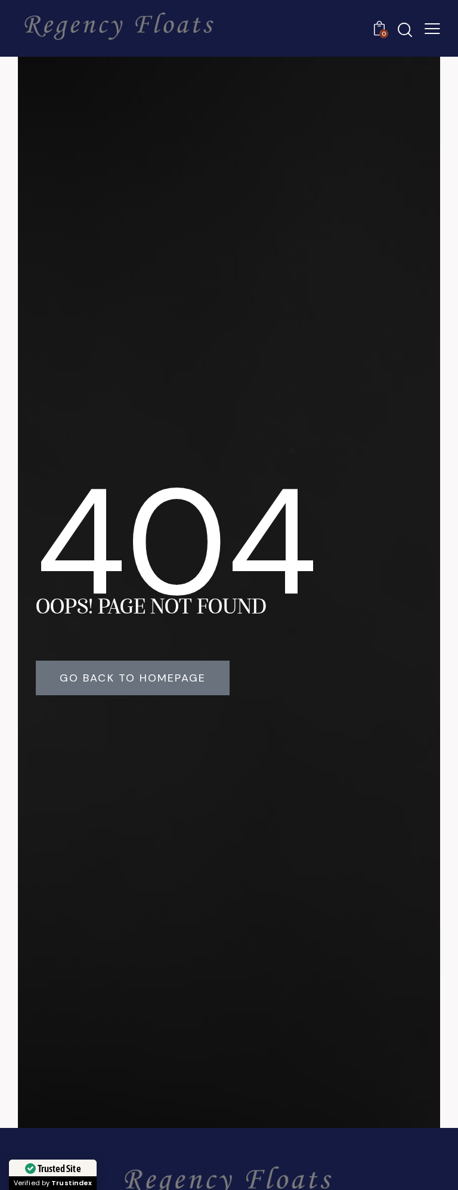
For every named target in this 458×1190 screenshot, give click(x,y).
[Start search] (405, 30)
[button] (432, 28)
